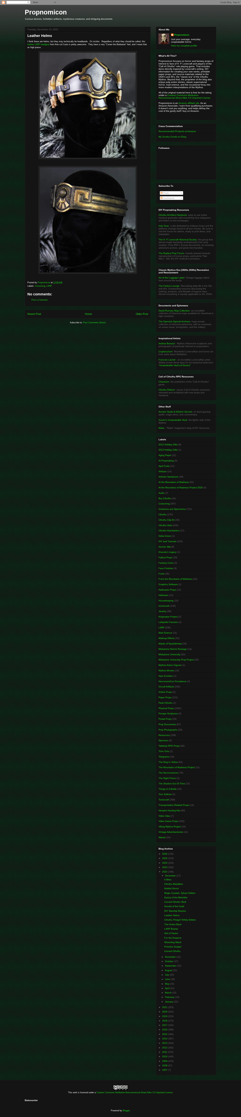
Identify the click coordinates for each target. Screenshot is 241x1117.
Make (162, 428)
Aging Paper (165, 455)
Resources (164, 735)
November (170, 957)
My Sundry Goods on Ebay (172, 136)
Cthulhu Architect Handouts (173, 215)
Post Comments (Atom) (94, 322)
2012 (165, 1047)
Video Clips (164, 816)
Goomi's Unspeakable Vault (173, 420)
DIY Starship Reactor (175, 911)
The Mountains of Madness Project (177, 767)
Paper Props (165, 697)
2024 (165, 863)
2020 (165, 1011)
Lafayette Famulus (168, 622)
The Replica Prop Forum (171, 253)
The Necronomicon (168, 772)
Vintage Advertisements (171, 832)
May (167, 983)
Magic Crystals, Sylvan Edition (179, 893)
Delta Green (165, 536)
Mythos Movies (166, 670)
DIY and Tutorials (167, 541)
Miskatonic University (169, 654)
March (168, 992)
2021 (165, 1007)
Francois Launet (167, 359)
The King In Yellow (168, 762)
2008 (165, 1065)
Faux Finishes (166, 568)
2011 (165, 1052)
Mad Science (165, 632)
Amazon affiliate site (188, 103)
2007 (165, 1070)
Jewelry (162, 611)
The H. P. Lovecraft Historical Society (178, 239)
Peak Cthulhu (165, 703)
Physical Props (166, 708)
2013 (165, 1043)
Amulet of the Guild (174, 906)
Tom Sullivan (165, 794)
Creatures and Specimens (172, 509)
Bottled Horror (171, 888)
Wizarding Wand (172, 942)
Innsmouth (164, 606)
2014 (165, 1038)
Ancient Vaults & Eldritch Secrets (175, 411)
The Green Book (172, 924)
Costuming (40, 286)
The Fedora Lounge (169, 286)
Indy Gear (164, 225)
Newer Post (34, 314)
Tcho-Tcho (164, 751)
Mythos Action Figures (170, 665)
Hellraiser (163, 595)
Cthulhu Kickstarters (169, 530)
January (169, 1001)
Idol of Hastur (171, 933)
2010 (165, 1056)
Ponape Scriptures (168, 713)
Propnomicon (46, 12)
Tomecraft (164, 799)
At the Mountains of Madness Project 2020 (181, 487)
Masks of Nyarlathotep (170, 643)
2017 (165, 1025)
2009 (165, 1061)
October (169, 961)
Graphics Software (168, 584)
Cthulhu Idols (165, 525)
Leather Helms (172, 915)
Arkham (163, 471)
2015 (165, 1034)
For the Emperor (172, 937)
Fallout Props (165, 557)
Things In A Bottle (168, 789)
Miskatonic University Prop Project (176, 659)
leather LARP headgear (38, 44)
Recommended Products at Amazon (177, 131)
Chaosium (164, 381)
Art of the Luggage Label (171, 277)
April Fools (164, 466)
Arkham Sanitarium (168, 476)
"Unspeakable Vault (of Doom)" (175, 365)
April (167, 988)
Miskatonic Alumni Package (173, 649)
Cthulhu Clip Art (167, 520)
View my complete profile (184, 45)
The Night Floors (167, 778)
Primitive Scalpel (172, 946)
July (167, 974)
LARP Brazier (171, 928)
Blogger (126, 1110)
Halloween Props (167, 589)
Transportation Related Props (174, 805)
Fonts (161, 573)
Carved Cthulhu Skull (175, 902)
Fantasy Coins (166, 563)
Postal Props (165, 719)
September (171, 965)
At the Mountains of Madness (174, 482)
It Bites (167, 879)
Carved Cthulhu (172, 951)
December (170, 875)
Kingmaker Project (168, 616)
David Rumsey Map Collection (174, 310)
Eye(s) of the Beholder (176, 897)
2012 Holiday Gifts (168, 444)
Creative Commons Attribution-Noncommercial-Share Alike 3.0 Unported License (134, 1092)
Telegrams (164, 756)
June (168, 979)
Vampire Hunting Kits (169, 810)
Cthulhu (163, 514)
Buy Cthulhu (165, 498)
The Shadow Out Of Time (172, 783)
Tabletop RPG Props (169, 746)
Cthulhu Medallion (173, 884)
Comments (168, 198)
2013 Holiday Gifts (168, 449)
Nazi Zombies (166, 676)
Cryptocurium (165, 351)
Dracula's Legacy (167, 552)
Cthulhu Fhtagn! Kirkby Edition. (180, 919)
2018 (165, 1020)
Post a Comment (39, 300)
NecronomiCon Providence (172, 681)
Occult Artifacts (166, 686)
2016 (165, 1029)
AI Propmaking (166, 460)
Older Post (142, 314)
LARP (49, 286)
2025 (165, 858)
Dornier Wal (165, 546)
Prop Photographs (168, 729)
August (169, 970)
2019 (165, 1016)
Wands (162, 837)
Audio (161, 493)
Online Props (165, 692)
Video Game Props (168, 821)
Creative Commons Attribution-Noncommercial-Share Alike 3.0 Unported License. (185, 96)
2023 (165, 867)
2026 (165, 853)
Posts (165, 193)
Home (88, 314)
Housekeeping (166, 600)
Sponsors (163, 740)
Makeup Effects (167, 638)
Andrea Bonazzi (167, 343)
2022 (165, 871)
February (170, 997)
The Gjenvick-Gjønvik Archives (174, 321)
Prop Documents (167, 724)
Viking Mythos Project (170, 826)
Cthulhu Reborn (167, 389)
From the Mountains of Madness (175, 579)
